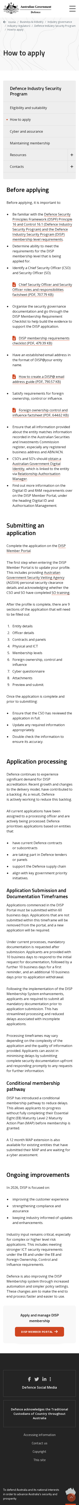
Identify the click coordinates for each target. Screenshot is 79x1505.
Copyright (39, 1451)
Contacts (17, 166)
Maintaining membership (30, 143)
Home (12, 22)
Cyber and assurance (26, 131)
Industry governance (60, 22)
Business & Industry (31, 22)
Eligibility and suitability (28, 107)
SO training (61, 592)
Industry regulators (18, 26)
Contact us (39, 1443)
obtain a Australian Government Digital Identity (36, 463)
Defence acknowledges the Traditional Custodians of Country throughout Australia (39, 1413)
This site (39, 1459)
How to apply (20, 119)
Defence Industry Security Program (55, 26)
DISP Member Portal (37, 1331)
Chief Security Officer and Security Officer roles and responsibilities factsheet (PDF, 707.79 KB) (42, 289)
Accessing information (40, 1434)
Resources (18, 155)
